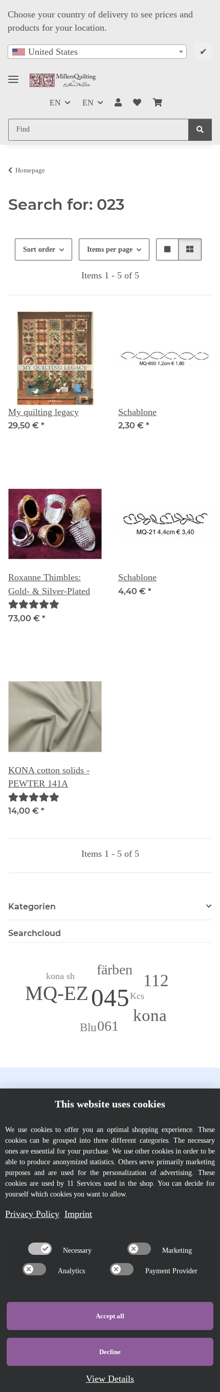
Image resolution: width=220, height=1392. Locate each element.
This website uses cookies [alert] (110, 1104)
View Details (110, 1379)
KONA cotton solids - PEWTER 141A (49, 777)
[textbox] (97, 51)
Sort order (39, 249)
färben (115, 969)
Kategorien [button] (32, 906)
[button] (118, 103)
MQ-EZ (57, 993)
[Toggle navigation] (13, 75)
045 (110, 998)
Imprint (78, 1214)
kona (150, 1015)
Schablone (137, 412)
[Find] (200, 130)
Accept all (110, 1316)
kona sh (60, 976)
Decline (110, 1352)
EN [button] (55, 102)
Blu (88, 1027)
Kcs (137, 996)
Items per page (110, 249)
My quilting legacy (43, 412)
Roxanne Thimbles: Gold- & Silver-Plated (49, 584)
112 (156, 980)
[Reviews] (33, 604)
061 (108, 1026)
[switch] (40, 1249)
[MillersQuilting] (63, 80)
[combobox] (97, 52)
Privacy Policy (32, 1214)
